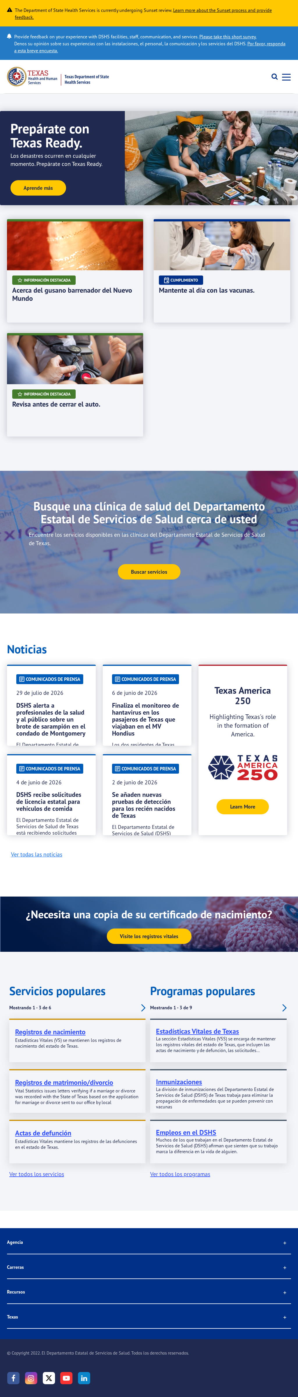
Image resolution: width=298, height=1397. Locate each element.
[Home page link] (58, 76)
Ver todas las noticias (36, 854)
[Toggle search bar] (272, 77)
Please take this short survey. (227, 37)
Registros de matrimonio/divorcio (64, 1082)
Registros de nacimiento (50, 1031)
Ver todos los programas (180, 1174)
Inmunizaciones (179, 1081)
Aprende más (38, 188)
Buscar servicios (149, 571)
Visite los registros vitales (149, 936)
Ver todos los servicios (36, 1174)
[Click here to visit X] (49, 1378)
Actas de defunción (43, 1132)
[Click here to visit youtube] (66, 1378)
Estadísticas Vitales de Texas (197, 1031)
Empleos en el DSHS (186, 1132)
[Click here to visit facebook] (13, 1378)
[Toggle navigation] (284, 76)
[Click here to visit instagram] (31, 1378)
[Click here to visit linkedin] (84, 1378)
